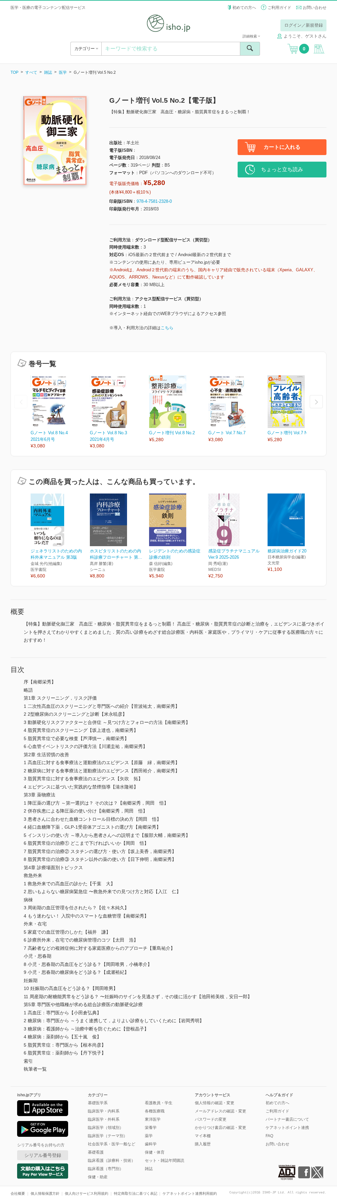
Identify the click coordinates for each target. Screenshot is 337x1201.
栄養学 (151, 1127)
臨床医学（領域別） (105, 1127)
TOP (14, 72)
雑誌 (48, 72)
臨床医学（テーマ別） (107, 1136)
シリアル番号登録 (42, 1155)
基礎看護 (96, 1152)
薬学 (149, 1136)
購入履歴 (203, 1144)
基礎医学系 (98, 1103)
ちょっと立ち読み (282, 169)
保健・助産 (98, 1177)
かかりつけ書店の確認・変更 (220, 1127)
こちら (167, 327)
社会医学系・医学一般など (111, 1144)
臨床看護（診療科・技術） (111, 1160)
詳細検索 (250, 36)
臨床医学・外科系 (103, 1119)
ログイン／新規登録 (303, 25)
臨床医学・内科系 (103, 1111)
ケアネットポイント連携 (287, 1127)
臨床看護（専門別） (105, 1168)
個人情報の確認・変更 (214, 1103)
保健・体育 (155, 1152)
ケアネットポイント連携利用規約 (190, 1193)
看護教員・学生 (158, 1103)
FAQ (269, 1136)
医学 (63, 72)
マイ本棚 (203, 1136)
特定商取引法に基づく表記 (135, 1193)
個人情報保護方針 (45, 1193)
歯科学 (151, 1144)
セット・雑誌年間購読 (164, 1160)
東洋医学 (153, 1119)
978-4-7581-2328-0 (154, 201)
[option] (60, 412)
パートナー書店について (287, 1119)
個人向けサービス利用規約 (86, 1193)
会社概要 (18, 1193)
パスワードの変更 (210, 1119)
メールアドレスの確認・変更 (220, 1111)
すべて (31, 72)
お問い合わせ (314, 7)
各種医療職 (155, 1111)
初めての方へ (244, 7)
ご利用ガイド (279, 7)
